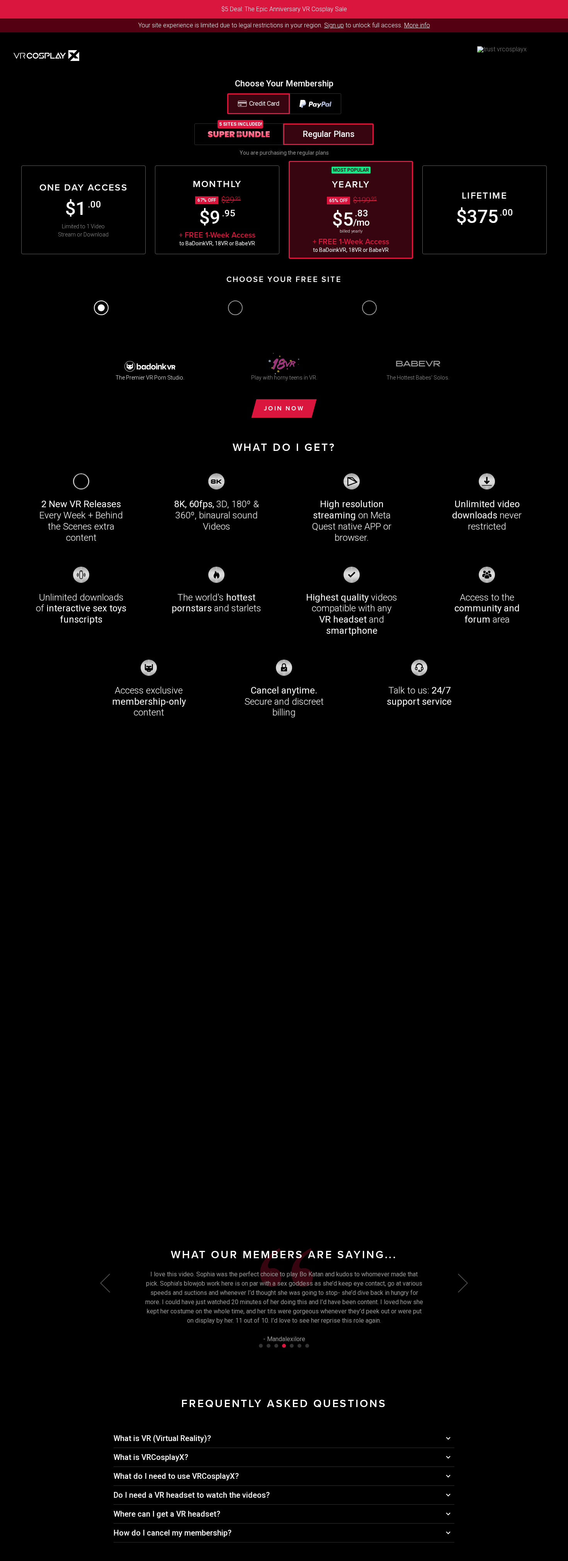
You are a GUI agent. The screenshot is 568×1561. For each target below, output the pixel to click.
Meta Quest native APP (351, 521)
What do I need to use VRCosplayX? (176, 1476)
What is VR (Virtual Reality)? (162, 1438)
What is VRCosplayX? (151, 1457)
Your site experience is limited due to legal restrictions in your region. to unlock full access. (270, 25)
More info (417, 25)
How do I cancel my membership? (172, 1532)
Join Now (284, 408)
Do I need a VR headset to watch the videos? (192, 1495)
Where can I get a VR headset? (167, 1514)
